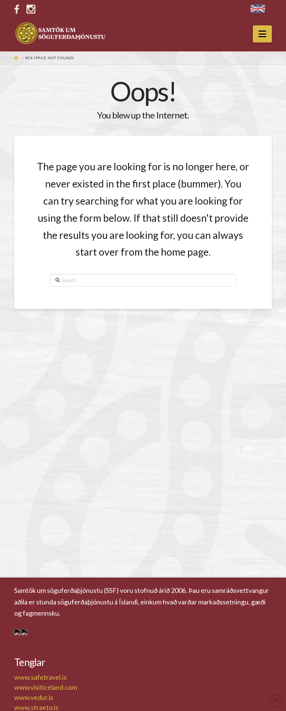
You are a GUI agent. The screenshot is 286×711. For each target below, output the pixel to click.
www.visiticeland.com (45, 687)
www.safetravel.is (40, 677)
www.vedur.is (33, 697)
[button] (262, 33)
